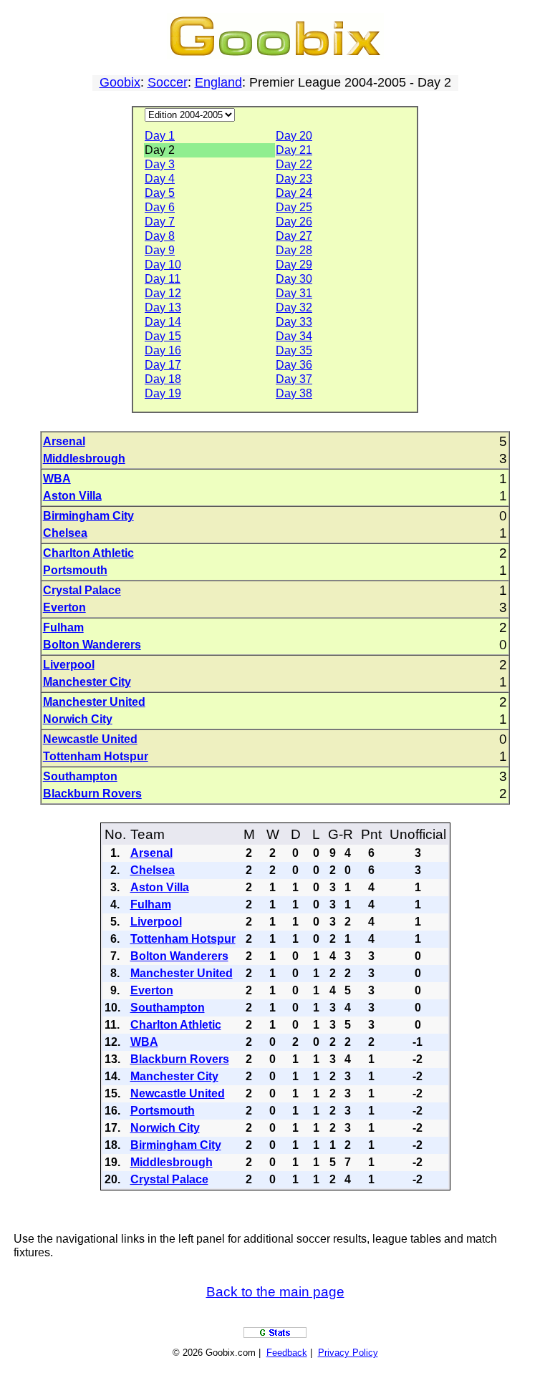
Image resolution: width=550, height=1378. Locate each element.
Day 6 (160, 207)
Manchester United (94, 702)
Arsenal (64, 441)
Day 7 (160, 221)
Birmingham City (88, 516)
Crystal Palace (82, 590)
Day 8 (160, 236)
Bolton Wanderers (92, 645)
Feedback (286, 1352)
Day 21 (294, 150)
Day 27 (294, 236)
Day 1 (160, 136)
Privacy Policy (348, 1352)
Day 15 (163, 336)
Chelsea (65, 533)
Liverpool (69, 665)
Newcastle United (90, 739)
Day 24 (294, 193)
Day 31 (294, 293)
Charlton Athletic (88, 553)
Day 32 (294, 307)
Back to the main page (275, 1291)
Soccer (168, 82)
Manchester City (87, 682)
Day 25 (294, 207)
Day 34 (294, 336)
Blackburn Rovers (92, 793)
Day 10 (163, 264)
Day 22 (294, 164)
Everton (64, 607)
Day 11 (162, 279)
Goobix (120, 82)
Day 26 (294, 221)
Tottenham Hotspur (95, 756)
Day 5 (160, 193)
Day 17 (163, 365)
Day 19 (163, 393)
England (218, 82)
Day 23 (294, 179)
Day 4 (160, 179)
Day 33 (294, 322)
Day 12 (163, 293)
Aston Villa (72, 496)
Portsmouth (75, 570)
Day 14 (163, 322)
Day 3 (160, 164)
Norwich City (77, 719)
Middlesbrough (84, 458)
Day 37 (294, 379)
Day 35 (294, 350)
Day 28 (294, 250)
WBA (57, 478)
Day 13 (163, 307)
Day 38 (294, 393)
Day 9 (160, 250)
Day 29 (294, 264)
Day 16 (163, 350)
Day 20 (294, 136)
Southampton (80, 776)
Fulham (63, 627)
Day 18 (163, 379)
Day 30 (294, 279)
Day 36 (294, 365)
